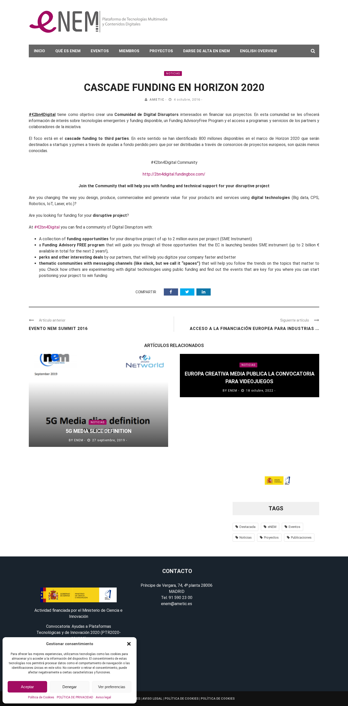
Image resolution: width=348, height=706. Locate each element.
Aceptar (27, 687)
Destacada (247, 527)
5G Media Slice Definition (98, 431)
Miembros (129, 51)
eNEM (78, 440)
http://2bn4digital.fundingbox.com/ (174, 174)
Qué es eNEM (68, 51)
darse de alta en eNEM (206, 51)
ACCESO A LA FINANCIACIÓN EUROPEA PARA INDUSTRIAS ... (254, 328)
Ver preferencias (111, 687)
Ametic (157, 99)
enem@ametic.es (176, 603)
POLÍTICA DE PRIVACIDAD (75, 697)
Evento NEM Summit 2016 (58, 328)
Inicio (39, 51)
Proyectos (161, 51)
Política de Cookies (41, 697)
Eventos (100, 51)
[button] (128, 643)
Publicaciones (301, 537)
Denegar (69, 687)
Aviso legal (103, 697)
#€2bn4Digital (47, 227)
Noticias (173, 73)
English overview (258, 51)
